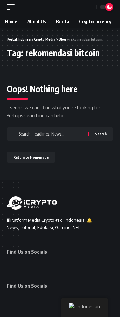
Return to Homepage (31, 157)
